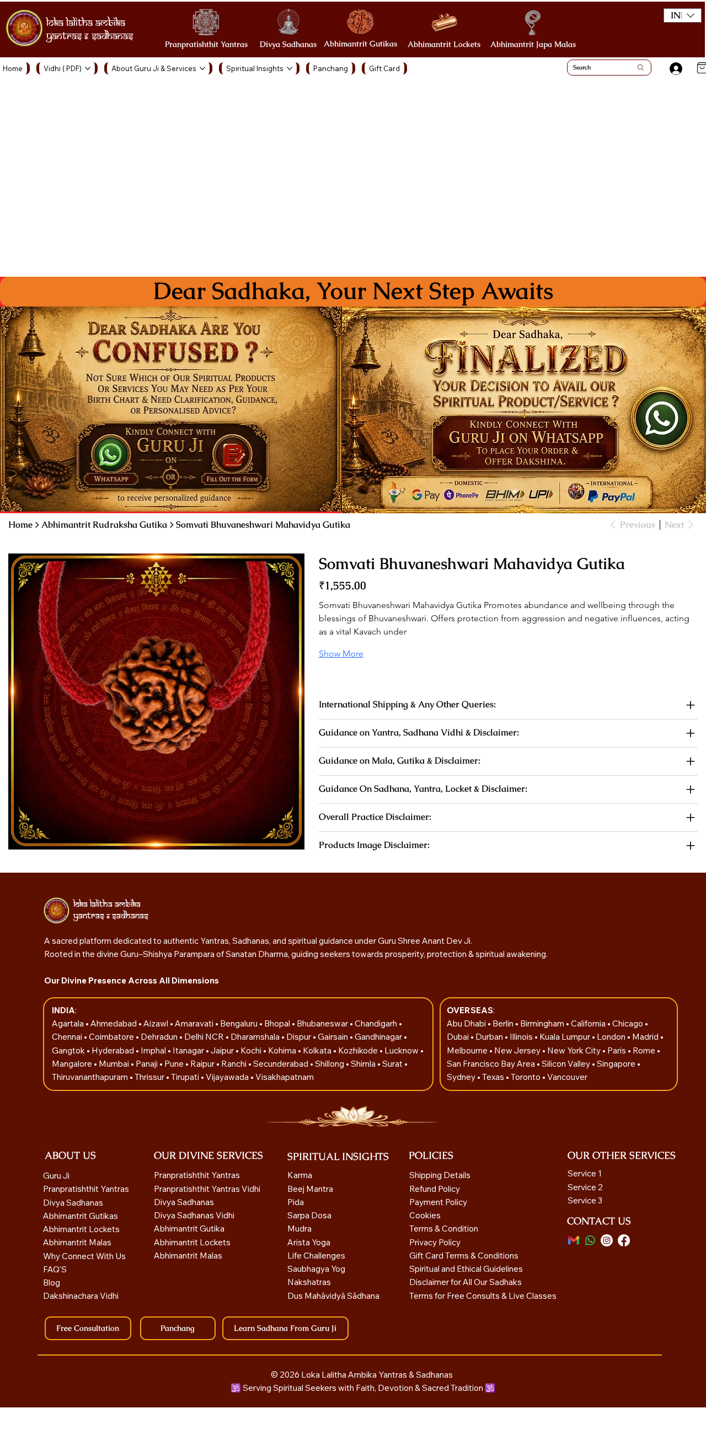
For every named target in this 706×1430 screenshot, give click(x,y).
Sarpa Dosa (309, 1215)
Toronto (526, 1077)
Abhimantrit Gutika (189, 1228)
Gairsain (334, 1036)
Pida (295, 1202)
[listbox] (683, 15)
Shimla (364, 1063)
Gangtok (69, 1050)
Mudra (299, 1228)
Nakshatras (309, 1282)
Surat (393, 1063)
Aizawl (156, 1023)
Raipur (203, 1063)
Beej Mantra (311, 1189)
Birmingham (543, 1023)
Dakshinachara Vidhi (81, 1296)
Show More (341, 653)
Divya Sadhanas (288, 44)
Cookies (425, 1215)
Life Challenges (317, 1255)
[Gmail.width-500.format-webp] (574, 1240)
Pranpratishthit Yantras (206, 44)
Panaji (147, 1063)
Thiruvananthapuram (91, 1077)
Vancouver (567, 1077)
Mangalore (73, 1063)
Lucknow (402, 1050)
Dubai (458, 1036)
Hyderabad (114, 1050)
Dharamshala (256, 1036)
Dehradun (160, 1036)
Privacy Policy (435, 1242)
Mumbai (115, 1063)
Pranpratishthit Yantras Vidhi (207, 1189)
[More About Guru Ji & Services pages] (202, 68)
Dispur (299, 1036)
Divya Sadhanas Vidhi (194, 1215)
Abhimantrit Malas (77, 1242)
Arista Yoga (308, 1242)
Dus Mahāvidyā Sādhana (333, 1296)
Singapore (617, 1063)
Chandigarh (377, 1023)
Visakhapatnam (284, 1077)
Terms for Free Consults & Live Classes (483, 1296)
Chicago (628, 1023)
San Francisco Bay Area (491, 1063)
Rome (645, 1050)
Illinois (522, 1036)
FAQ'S (55, 1269)
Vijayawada (228, 1077)
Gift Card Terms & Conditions (463, 1255)
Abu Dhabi (466, 1023)
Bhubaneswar (323, 1023)
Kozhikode (358, 1050)
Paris (617, 1050)
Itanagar (189, 1050)
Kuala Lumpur (564, 1036)
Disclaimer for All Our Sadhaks (465, 1282)
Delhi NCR (204, 1036)
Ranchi (234, 1063)
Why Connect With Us (84, 1256)
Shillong (330, 1063)
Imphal (154, 1050)
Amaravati (195, 1023)
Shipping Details (439, 1175)
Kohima (283, 1050)
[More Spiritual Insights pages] (289, 68)
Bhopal (278, 1023)
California (589, 1023)
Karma (300, 1175)
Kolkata (318, 1050)
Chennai (68, 1036)
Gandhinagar (379, 1036)
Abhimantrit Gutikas (360, 44)
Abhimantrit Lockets (444, 44)
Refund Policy (434, 1189)
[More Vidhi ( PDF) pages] (87, 68)
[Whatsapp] (590, 1240)
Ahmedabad (114, 1023)
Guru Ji (57, 1175)
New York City (574, 1050)
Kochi (251, 1050)
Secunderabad (281, 1063)
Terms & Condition (443, 1228)
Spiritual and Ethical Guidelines (466, 1269)
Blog (51, 1282)
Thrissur (150, 1077)
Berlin (504, 1023)
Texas (494, 1077)
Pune (174, 1063)
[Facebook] (624, 1240)
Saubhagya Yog (316, 1269)
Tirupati (186, 1077)
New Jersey (517, 1050)
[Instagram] (607, 1240)
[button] (683, 15)
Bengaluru (239, 1023)
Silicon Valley (566, 1063)
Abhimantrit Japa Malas (533, 44)
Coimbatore (112, 1036)
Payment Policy (438, 1202)
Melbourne (468, 1050)
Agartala (68, 1023)
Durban (490, 1036)
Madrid (646, 1036)
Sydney (462, 1077)
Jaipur (223, 1050)
